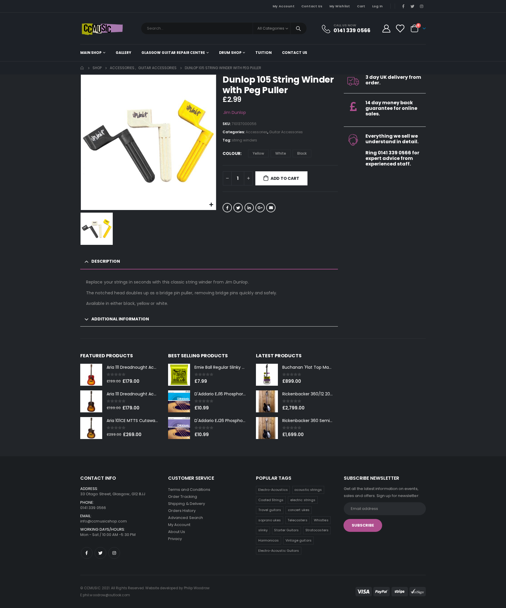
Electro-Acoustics (273, 489)
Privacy (175, 539)
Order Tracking (182, 496)
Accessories (256, 131)
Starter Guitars (286, 530)
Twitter (238, 207)
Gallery (123, 52)
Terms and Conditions (189, 489)
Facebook (227, 207)
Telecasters (297, 520)
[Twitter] (412, 6)
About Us (176, 531)
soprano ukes (269, 520)
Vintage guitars (299, 540)
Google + (260, 207)
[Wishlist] (400, 29)
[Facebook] (403, 6)
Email (271, 207)
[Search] (298, 28)
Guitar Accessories (286, 131)
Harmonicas (268, 540)
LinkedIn (249, 207)
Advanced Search (185, 517)
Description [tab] (105, 261)
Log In (377, 6)
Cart (361, 6)
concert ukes (299, 510)
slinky (263, 530)
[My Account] (386, 29)
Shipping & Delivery (186, 503)
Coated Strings (271, 500)
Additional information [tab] (120, 319)
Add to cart (285, 178)
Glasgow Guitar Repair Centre (173, 52)
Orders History (182, 510)
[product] (91, 375)
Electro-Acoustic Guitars (278, 550)
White (280, 153)
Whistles (321, 520)
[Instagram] (421, 6)
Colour (231, 153)
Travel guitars (269, 510)
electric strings (302, 500)
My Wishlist (339, 6)
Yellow (258, 153)
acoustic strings (308, 489)
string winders (244, 140)
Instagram (114, 553)
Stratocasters (317, 530)
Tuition (263, 52)
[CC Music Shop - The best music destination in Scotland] (102, 28)
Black (302, 153)
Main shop (91, 52)
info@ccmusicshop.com (103, 521)
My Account (284, 6)
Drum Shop (230, 52)
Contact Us (312, 6)
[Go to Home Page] (82, 67)
